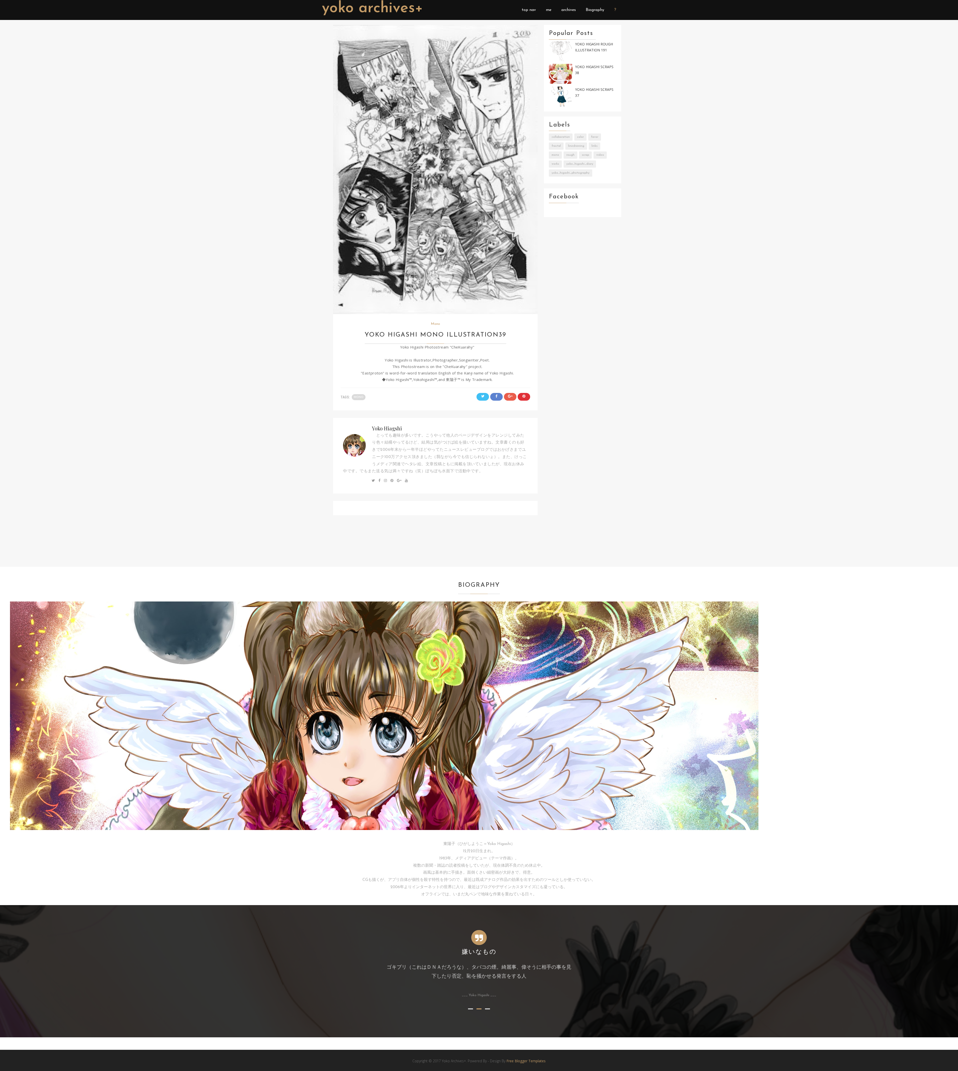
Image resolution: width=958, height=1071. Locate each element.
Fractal (556, 145)
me (548, 10)
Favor (594, 136)
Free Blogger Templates (526, 1061)
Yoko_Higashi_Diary (579, 163)
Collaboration (561, 136)
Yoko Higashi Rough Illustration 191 (594, 47)
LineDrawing (576, 145)
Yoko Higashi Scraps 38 (594, 69)
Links (595, 145)
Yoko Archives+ (372, 8)
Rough (570, 154)
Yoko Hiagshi (387, 428)
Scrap (585, 154)
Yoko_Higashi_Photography (571, 172)
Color (580, 136)
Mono (435, 324)
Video (600, 154)
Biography (595, 10)
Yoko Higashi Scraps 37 (594, 92)
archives (568, 10)
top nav (529, 10)
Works (555, 163)
